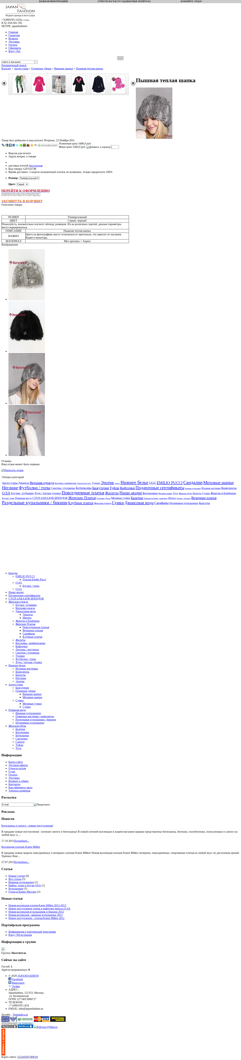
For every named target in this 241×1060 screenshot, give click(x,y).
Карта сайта (15, 761)
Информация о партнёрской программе (32, 931)
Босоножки (150, 493)
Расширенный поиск (13, 65)
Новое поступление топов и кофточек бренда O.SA (39, 908)
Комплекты (229, 488)
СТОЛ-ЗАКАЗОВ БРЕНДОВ (50, 497)
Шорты (172, 498)
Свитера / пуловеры (63, 488)
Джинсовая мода (139, 503)
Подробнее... (21, 840)
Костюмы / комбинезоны (66, 483)
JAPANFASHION (28, 975)
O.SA (6, 493)
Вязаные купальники (193, 488)
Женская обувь (185, 493)
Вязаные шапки (63, 68)
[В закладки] (32, 145)
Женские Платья (82, 497)
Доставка (14, 777)
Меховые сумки (120, 497)
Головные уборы (41, 68)
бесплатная (36, 165)
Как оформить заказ (20, 787)
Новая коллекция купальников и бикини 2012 (36, 911)
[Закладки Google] (6, 145)
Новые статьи (16, 875)
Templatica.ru (20, 1014)
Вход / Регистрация (20, 934)
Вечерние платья (203, 498)
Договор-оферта (18, 765)
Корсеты (204, 503)
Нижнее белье (134, 482)
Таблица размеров (19, 790)
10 (36, 1056)
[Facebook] (14, 145)
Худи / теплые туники (47, 493)
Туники (96, 483)
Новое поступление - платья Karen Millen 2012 (36, 918)
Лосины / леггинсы (183, 498)
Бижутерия (100, 488)
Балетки (137, 498)
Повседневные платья (83, 492)
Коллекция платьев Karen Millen (20, 846)
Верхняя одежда (42, 483)
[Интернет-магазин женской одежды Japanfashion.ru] (3, 1054)
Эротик (107, 482)
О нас (11, 771)
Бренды (197, 493)
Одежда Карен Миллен (22, 891)
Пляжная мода (23, 498)
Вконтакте (18, 982)
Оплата (12, 774)
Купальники (15, 888)
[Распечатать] (35, 145)
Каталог (6, 68)
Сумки (206, 493)
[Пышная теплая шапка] (154, 137)
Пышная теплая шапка (89, 68)
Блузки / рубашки (22, 493)
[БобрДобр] (28, 145)
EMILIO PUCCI (170, 482)
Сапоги (117, 483)
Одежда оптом (17, 768)
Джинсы (23, 483)
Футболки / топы (34, 487)
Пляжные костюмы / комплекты (155, 498)
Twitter (16, 986)
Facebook (17, 979)
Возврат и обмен (18, 781)
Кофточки (127, 488)
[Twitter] (17, 145)
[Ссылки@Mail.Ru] (24, 145)
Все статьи (14, 879)
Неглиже (10, 487)
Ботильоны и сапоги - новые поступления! (27, 825)
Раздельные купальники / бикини (34, 502)
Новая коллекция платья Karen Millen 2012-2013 (37, 905)
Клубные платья (80, 503)
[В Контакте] (10, 145)
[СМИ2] (21, 145)
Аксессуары (21, 68)
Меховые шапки (218, 482)
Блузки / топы (8, 498)
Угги (175, 493)
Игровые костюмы (211, 488)
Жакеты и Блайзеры (223, 493)
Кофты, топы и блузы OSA (24, 885)
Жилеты (112, 493)
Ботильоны (84, 488)
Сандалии (193, 482)
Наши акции (130, 492)
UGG (152, 483)
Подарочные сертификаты (159, 487)
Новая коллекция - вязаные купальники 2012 (35, 914)
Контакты (14, 784)
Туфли (114, 488)
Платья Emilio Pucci (84, 483)
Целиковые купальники (183, 503)
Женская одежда (102, 503)
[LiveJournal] (3, 145)
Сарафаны (161, 503)
